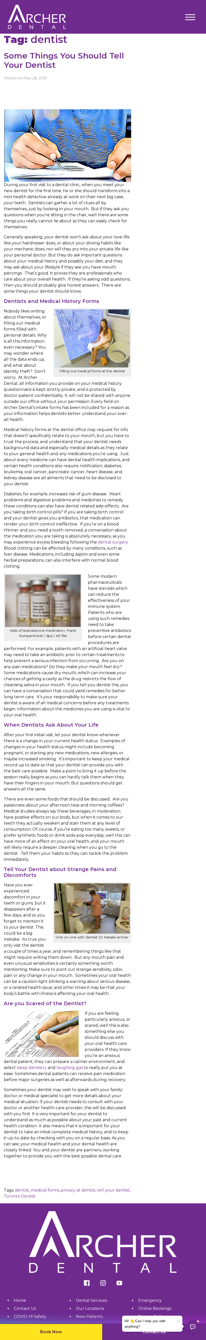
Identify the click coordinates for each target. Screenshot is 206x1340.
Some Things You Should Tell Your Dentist (64, 60)
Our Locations (90, 1308)
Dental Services (91, 1300)
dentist (22, 1190)
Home (20, 1300)
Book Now (51, 1331)
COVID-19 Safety (30, 1316)
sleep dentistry (32, 1067)
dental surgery (113, 542)
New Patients (89, 1316)
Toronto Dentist (20, 1196)
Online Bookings (154, 1308)
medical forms (45, 1190)
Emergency (150, 1300)
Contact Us (154, 1331)
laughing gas (70, 1067)
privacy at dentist (78, 1190)
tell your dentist (113, 1190)
